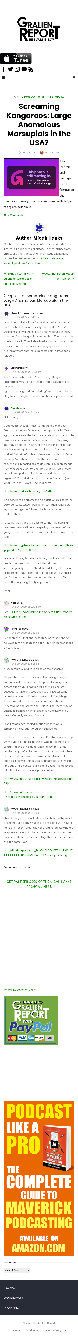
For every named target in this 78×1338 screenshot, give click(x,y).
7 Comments (15, 215)
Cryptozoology (24, 96)
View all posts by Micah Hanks (22, 263)
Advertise (9, 1288)
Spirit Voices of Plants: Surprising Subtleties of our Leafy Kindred (19, 279)
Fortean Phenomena (50, 96)
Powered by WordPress (24, 1330)
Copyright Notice (13, 1297)
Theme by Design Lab (54, 1330)
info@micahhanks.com (54, 258)
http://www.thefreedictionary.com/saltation (31, 491)
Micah (15, 408)
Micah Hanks (52, 152)
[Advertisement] (39, 941)
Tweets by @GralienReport (19, 990)
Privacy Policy (11, 1307)
